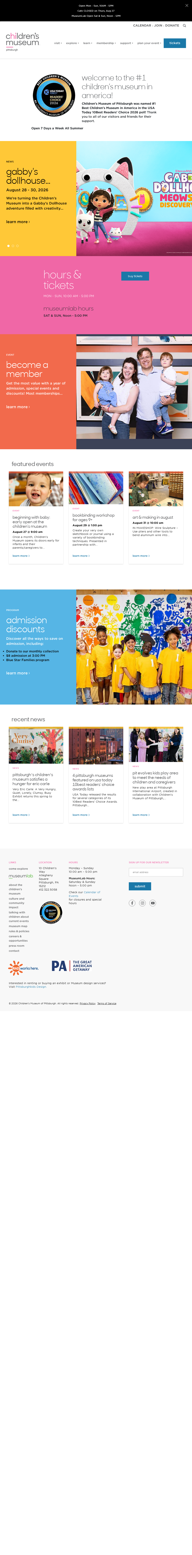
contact (14, 950)
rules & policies (19, 931)
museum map (18, 926)
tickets (175, 43)
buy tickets (135, 276)
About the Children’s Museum (15, 889)
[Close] (187, 5)
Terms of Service (106, 1003)
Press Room (16, 945)
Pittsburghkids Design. (31, 986)
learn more (17, 222)
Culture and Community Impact (16, 903)
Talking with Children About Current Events (19, 917)
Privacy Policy (87, 1003)
